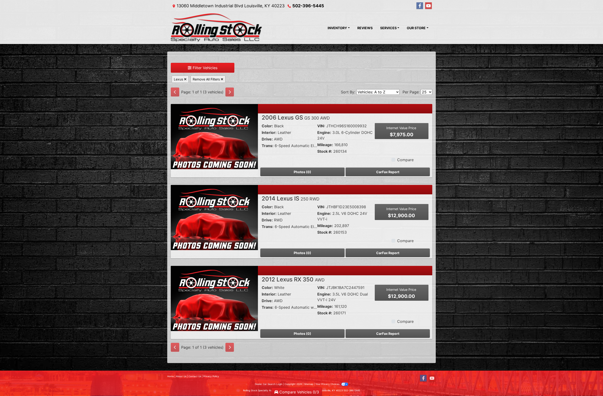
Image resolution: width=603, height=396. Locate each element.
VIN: (321, 126)
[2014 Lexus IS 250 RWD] (214, 217)
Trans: (267, 145)
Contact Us (194, 376)
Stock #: (324, 151)
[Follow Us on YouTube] (428, 5)
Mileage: (325, 144)
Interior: (269, 132)
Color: (267, 126)
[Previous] (175, 92)
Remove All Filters (207, 79)
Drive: (267, 139)
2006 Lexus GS (296, 117)
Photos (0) (302, 172)
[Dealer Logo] (216, 27)
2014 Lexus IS (290, 198)
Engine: (324, 132)
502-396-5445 (308, 5)
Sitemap (308, 384)
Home (170, 376)
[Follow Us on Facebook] (419, 5)
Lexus (179, 79)
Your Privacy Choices (327, 384)
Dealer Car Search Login (268, 384)
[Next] (229, 92)
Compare (405, 159)
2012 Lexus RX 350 (293, 279)
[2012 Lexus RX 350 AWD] (214, 298)
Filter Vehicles (204, 67)
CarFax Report (387, 172)
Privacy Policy (211, 376)
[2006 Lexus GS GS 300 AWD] (214, 136)
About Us (181, 376)
